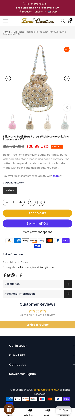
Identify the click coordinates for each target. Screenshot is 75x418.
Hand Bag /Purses (43, 267)
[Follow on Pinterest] (21, 275)
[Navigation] (10, 21)
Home (6, 31)
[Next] (67, 78)
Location (27, 11)
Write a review (38, 325)
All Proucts (24, 267)
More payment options (37, 232)
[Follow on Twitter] (9, 275)
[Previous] (8, 78)
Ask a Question (13, 254)
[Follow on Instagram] (13, 275)
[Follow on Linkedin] (17, 275)
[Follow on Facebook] (5, 275)
